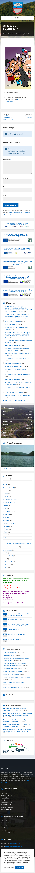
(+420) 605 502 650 (6, 795)
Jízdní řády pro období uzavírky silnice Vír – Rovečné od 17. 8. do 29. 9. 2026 (19, 625)
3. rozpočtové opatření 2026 (13, 345)
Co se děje (20, 99)
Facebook (9, 695)
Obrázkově (6, 517)
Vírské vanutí (6, 565)
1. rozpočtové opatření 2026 (13, 379)
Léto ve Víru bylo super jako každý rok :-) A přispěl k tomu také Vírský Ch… (17, 720)
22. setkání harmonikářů (14, 639)
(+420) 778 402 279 (6, 809)
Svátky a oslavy (7, 550)
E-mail (5, 187)
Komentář (7, 160)
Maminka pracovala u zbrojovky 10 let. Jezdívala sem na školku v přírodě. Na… (17, 730)
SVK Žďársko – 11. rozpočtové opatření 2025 (17, 374)
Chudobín (5, 479)
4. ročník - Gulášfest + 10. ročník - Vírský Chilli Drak (16, 678)
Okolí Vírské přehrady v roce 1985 (13, 469)
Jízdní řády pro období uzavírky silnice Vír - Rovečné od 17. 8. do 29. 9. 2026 (15, 664)
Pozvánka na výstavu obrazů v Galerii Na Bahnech (8, 117)
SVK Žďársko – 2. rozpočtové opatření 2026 (17, 358)
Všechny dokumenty (19, 400)
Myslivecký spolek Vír (9, 502)
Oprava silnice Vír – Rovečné (16, 619)
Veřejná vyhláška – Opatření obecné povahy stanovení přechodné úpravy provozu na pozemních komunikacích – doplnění (17, 316)
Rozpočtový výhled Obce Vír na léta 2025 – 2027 (18, 395)
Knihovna (5, 491)
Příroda (5, 532)
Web (4, 196)
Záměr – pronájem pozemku (13, 321)
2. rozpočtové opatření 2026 (13, 363)
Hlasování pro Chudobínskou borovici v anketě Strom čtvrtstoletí (18, 614)
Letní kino (6, 497)
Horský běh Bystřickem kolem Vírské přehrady (18, 543)
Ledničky (5, 494)
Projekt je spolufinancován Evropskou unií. (17, 223)
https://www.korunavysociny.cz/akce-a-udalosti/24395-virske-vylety (15, 709)
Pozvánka (6, 526)
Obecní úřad (6, 514)
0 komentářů (9, 101)
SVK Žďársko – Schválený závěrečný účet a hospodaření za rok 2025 (17, 349)
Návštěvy (5, 505)
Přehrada (5, 529)
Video (4, 559)
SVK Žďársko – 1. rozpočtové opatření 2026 (17, 369)
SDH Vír (5, 535)
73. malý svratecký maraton (11, 668)
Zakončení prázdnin (13, 629)
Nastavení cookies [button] (9, 867)
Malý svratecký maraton (11, 547)
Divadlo (5, 485)
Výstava (5, 568)
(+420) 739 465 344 (6, 804)
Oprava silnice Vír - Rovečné (11, 674)
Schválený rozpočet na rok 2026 (14, 392)
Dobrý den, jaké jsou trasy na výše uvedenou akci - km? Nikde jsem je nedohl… (17, 714)
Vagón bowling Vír (8, 556)
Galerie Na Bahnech (8, 488)
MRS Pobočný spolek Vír (10, 499)
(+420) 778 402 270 (6, 800)
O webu (5, 508)
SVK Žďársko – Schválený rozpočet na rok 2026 (18, 387)
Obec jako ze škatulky (28, 116)
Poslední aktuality (13, 649)
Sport (4, 541)
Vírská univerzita (7, 562)
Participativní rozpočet (9, 523)
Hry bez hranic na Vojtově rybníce (17, 634)
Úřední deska (11, 303)
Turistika (5, 553)
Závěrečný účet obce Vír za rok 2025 (15, 366)
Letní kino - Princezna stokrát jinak (12, 687)
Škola (4, 538)
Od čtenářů (6, 520)
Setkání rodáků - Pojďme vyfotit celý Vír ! (14, 682)
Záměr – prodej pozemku (12, 324)
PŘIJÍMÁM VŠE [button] (19, 867)
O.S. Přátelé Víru (7, 511)
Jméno (6, 178)
